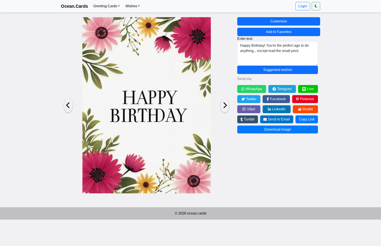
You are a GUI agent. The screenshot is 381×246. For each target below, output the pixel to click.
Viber (251, 109)
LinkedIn (279, 109)
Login (302, 6)
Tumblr (249, 119)
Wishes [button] (131, 6)
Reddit (308, 109)
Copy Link (307, 119)
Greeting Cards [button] (105, 6)
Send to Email (279, 119)
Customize (278, 21)
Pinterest (307, 99)
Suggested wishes (277, 70)
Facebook (278, 99)
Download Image (277, 129)
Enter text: (245, 39)
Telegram (284, 89)
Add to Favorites (278, 32)
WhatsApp (254, 89)
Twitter (251, 99)
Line (310, 89)
